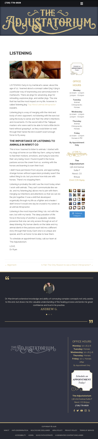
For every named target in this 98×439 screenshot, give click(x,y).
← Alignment (10, 265)
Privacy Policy (71, 430)
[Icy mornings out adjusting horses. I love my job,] (70, 199)
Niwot (6, 430)
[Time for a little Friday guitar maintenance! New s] (70, 203)
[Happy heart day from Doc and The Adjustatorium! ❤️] (79, 190)
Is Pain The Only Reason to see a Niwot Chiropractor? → (67, 265)
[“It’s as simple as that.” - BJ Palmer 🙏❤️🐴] (79, 207)
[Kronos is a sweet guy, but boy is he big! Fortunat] (79, 203)
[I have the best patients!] (83, 203)
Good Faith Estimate (44, 435)
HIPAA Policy (57, 430)
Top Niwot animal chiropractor (42, 104)
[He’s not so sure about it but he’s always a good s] (70, 207)
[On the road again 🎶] (74, 194)
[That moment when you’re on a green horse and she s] (74, 199)
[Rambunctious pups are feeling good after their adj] (83, 207)
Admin (30, 435)
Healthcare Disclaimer (40, 430)
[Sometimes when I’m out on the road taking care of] (74, 203)
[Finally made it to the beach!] (83, 190)
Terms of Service (87, 430)
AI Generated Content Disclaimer (69, 435)
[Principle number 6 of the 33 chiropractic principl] (74, 207)
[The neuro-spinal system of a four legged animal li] (79, 199)
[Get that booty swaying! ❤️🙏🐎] (74, 190)
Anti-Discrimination (20, 430)
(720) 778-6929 (13, 3)
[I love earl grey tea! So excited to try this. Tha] (70, 190)
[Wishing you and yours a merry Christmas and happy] (83, 199)
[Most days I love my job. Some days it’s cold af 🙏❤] (83, 194)
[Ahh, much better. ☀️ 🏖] (70, 194)
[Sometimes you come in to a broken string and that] (79, 194)
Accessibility (20, 435)
